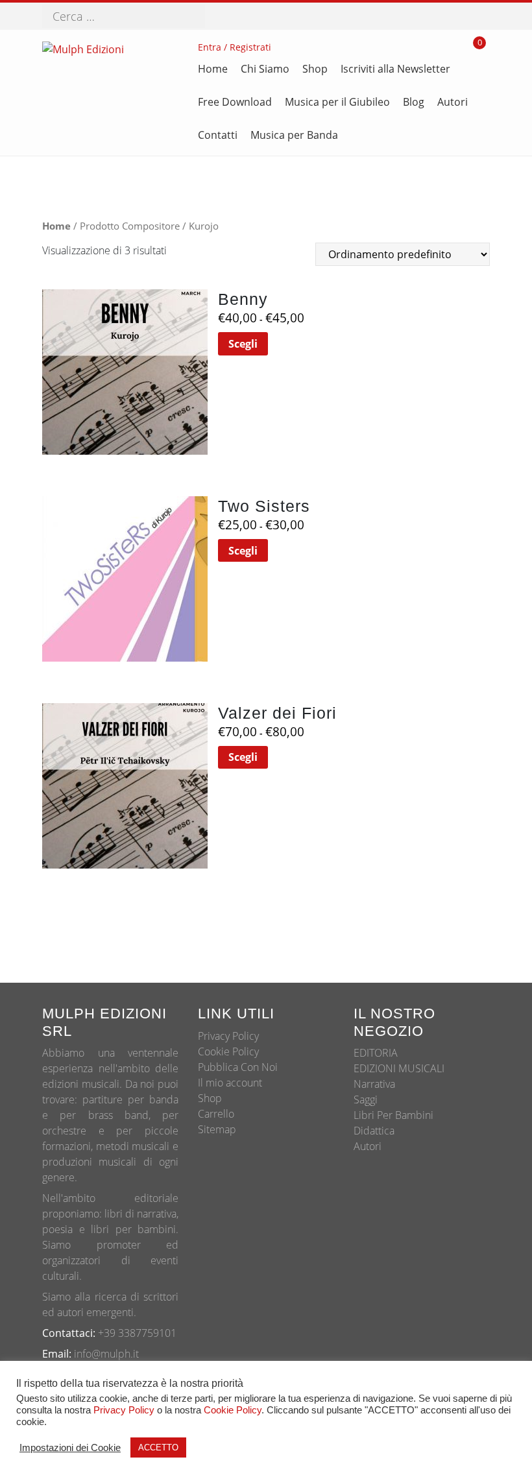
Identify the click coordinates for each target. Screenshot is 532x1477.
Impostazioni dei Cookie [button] (70, 1448)
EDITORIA (376, 1053)
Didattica (374, 1130)
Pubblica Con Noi (238, 1067)
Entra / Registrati (234, 47)
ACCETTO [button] (158, 1447)
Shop (210, 1098)
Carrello (216, 1114)
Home (56, 225)
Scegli (243, 344)
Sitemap (217, 1129)
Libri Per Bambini (393, 1115)
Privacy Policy (228, 1036)
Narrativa (374, 1084)
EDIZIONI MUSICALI (399, 1068)
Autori (367, 1146)
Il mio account (230, 1082)
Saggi (366, 1099)
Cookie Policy (228, 1051)
